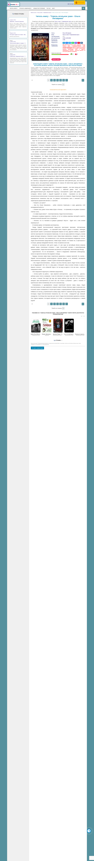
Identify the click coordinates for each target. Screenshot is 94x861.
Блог (53, 8)
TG (63, 42)
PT (78, 42)
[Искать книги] (83, 8)
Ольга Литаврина (67, 33)
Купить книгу (56, 59)
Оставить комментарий (37, 348)
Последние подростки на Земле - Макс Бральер (18, 34)
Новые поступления (39, 8)
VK (81, 42)
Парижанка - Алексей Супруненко (17, 21)
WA (72, 42)
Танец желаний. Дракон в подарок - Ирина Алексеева (18, 43)
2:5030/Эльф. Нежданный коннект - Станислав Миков (18, 56)
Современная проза (66, 21)
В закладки (71, 4)
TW (69, 42)
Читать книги (57, 21)
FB (66, 42)
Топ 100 (48, 8)
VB (75, 42)
